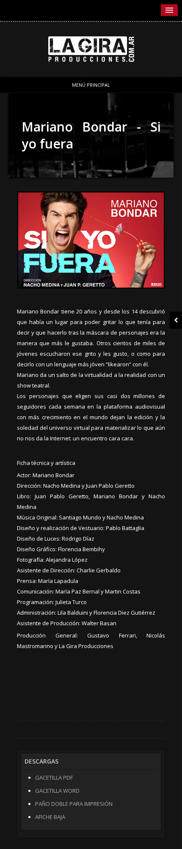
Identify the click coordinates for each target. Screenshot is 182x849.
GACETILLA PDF (54, 777)
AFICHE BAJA (50, 817)
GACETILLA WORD (57, 790)
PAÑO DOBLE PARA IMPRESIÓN (74, 804)
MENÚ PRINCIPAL (91, 85)
